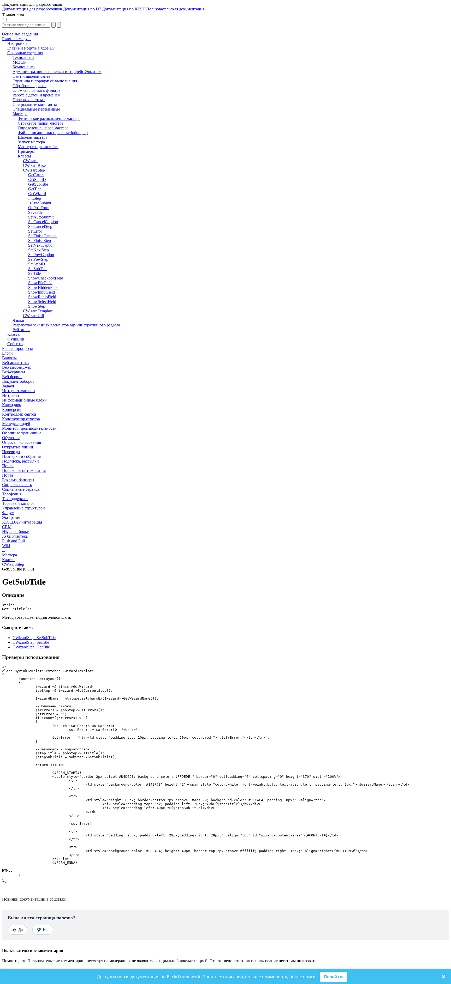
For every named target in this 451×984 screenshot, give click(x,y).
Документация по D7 (82, 9)
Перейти (333, 977)
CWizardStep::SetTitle (31, 642)
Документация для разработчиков (32, 9)
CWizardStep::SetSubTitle (34, 637)
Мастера (9, 555)
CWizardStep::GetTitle (31, 647)
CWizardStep (13, 564)
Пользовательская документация (175, 9)
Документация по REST (123, 9)
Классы (8, 559)
